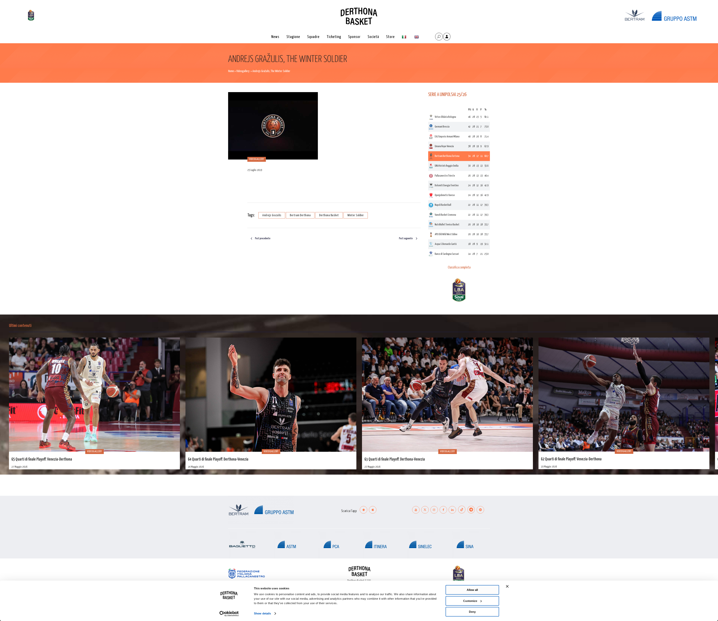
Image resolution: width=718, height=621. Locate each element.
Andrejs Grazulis (271, 215)
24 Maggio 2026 (196, 466)
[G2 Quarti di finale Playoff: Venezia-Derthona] (623, 395)
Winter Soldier (355, 215)
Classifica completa (459, 267)
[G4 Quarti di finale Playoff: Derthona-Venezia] (270, 395)
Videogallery (242, 71)
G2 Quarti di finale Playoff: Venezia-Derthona (571, 459)
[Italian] (404, 37)
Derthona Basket (329, 215)
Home (231, 71)
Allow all (472, 589)
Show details (262, 613)
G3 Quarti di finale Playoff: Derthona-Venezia (394, 459)
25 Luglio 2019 (254, 170)
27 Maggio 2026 (19, 466)
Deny (472, 611)
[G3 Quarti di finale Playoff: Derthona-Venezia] (447, 395)
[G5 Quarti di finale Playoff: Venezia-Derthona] (94, 395)
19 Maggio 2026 (549, 466)
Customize (470, 600)
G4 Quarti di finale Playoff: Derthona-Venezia (218, 459)
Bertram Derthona (300, 215)
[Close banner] (507, 586)
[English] (417, 37)
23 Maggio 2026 (372, 466)
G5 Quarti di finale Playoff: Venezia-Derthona (41, 459)
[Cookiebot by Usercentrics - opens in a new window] (229, 614)
